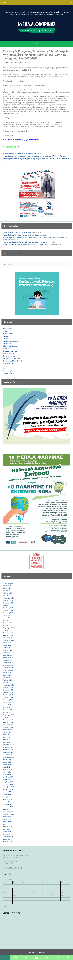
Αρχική (17, 153)
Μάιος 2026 (6, 590)
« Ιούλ (4, 906)
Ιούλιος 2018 (7, 819)
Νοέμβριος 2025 (8, 605)
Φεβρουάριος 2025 (8, 628)
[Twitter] (7, 146)
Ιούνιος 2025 (7, 618)
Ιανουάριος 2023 (8, 687)
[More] (15, 146)
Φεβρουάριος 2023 (8, 685)
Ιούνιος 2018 (7, 822)
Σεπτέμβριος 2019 (8, 787)
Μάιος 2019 (6, 797)
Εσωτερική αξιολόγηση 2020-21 (12, 358)
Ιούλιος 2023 (7, 672)
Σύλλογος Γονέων (8, 373)
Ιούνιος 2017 (7, 839)
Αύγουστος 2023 (8, 670)
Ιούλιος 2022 (7, 702)
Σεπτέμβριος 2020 (8, 757)
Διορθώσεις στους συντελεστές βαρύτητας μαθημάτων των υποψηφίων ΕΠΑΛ (30, 156)
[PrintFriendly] (12, 146)
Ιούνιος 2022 (7, 705)
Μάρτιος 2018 (7, 829)
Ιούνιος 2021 (7, 735)
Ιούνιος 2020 (7, 764)
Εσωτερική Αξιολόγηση (10, 356)
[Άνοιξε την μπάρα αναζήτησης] (71, 2)
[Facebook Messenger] (47, 957)
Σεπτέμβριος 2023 (8, 667)
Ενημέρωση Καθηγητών (10, 351)
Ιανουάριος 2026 (8, 600)
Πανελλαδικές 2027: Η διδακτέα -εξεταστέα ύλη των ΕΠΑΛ (21, 235)
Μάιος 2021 (6, 737)
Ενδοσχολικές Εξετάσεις (10, 346)
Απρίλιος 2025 (7, 623)
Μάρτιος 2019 (7, 802)
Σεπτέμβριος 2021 (8, 727)
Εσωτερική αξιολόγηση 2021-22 (12, 361)
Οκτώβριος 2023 (8, 665)
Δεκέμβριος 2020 (8, 750)
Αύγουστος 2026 (8, 583)
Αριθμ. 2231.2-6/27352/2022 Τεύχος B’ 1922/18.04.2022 (21, 140)
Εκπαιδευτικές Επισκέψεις (11, 341)
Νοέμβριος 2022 (8, 692)
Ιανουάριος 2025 (8, 630)
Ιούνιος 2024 (7, 645)
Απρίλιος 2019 (7, 799)
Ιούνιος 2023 (7, 675)
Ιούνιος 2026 (7, 588)
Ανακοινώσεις (9, 153)
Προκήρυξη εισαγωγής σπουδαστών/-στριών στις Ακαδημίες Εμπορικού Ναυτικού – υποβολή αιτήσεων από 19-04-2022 (36, 159)
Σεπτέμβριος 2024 (8, 640)
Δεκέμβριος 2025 (8, 603)
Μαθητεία (6, 366)
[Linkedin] (9, 146)
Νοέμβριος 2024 (8, 635)
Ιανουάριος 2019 (8, 807)
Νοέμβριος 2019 (8, 782)
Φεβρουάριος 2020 (8, 774)
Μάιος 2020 (6, 767)
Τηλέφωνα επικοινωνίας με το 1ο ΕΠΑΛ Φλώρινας (18, 232)
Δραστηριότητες (8, 334)
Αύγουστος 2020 (8, 759)
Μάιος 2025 (6, 620)
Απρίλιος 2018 (7, 827)
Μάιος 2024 (6, 648)
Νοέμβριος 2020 (8, 752)
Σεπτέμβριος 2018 (8, 814)
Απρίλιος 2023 (7, 680)
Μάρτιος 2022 (7, 712)
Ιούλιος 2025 (7, 615)
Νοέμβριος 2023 (8, 663)
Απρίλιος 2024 (7, 650)
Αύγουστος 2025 (8, 613)
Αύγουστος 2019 (8, 789)
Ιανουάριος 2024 (8, 658)
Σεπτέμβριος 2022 (8, 697)
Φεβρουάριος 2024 (8, 655)
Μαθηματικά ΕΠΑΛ (8, 363)
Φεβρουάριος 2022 (8, 715)
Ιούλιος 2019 (7, 792)
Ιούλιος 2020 (7, 762)
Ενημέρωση (23, 153)
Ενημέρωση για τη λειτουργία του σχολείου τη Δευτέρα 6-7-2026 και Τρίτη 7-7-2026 (28, 244)
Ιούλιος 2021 (7, 732)
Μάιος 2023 (6, 677)
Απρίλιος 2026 (7, 593)
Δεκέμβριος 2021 (8, 720)
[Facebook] (4, 146)
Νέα (4, 368)
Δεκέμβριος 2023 (8, 660)
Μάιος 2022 (6, 707)
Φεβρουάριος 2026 (8, 598)
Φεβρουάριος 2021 (8, 745)
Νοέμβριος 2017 (8, 832)
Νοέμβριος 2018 (8, 809)
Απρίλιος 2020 (7, 769)
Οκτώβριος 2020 (8, 754)
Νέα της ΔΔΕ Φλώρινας (15, 253)
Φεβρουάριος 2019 (8, 804)
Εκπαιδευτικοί (7, 343)
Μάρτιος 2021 (7, 742)
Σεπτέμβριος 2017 (8, 837)
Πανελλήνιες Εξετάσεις (34, 153)
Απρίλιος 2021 (7, 740)
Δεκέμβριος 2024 (8, 633)
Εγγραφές (6, 336)
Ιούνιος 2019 (7, 794)
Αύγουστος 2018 (8, 817)
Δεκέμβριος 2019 (8, 779)
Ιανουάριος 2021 (8, 747)
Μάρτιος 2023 (7, 682)
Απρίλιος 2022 (7, 710)
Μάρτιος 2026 (7, 595)
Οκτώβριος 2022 (8, 695)
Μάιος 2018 (6, 824)
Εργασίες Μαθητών (8, 353)
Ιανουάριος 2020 (8, 777)
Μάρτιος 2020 (7, 772)
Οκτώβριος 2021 (8, 725)
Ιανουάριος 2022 (8, 717)
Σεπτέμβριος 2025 (8, 610)
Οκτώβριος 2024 (8, 638)
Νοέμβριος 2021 (8, 722)
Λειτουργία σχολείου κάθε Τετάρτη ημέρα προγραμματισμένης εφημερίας (25, 242)
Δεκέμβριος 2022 (8, 690)
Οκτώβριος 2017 (8, 834)
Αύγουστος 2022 (8, 700)
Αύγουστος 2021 (8, 730)
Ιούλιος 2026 (7, 585)
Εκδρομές (6, 339)
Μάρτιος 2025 (7, 625)
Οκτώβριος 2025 (8, 608)
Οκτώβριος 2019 (8, 784)
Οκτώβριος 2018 (8, 812)
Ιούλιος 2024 (7, 643)
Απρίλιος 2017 (7, 841)
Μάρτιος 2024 (7, 653)
